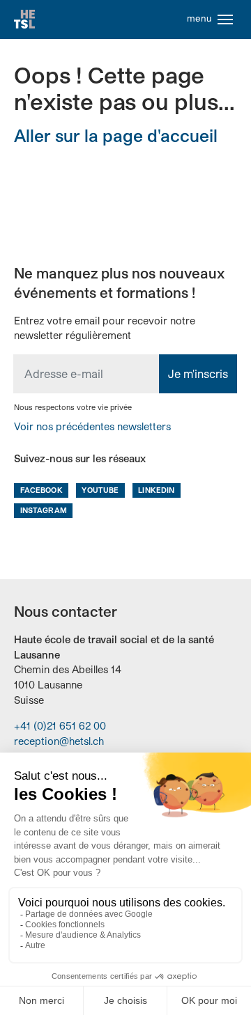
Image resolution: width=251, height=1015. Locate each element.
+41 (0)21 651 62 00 (60, 726)
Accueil (24, 19)
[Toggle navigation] (225, 19)
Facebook (41, 489)
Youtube (100, 489)
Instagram (43, 509)
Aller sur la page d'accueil (116, 135)
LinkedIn (156, 489)
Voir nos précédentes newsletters (92, 426)
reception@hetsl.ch (59, 741)
